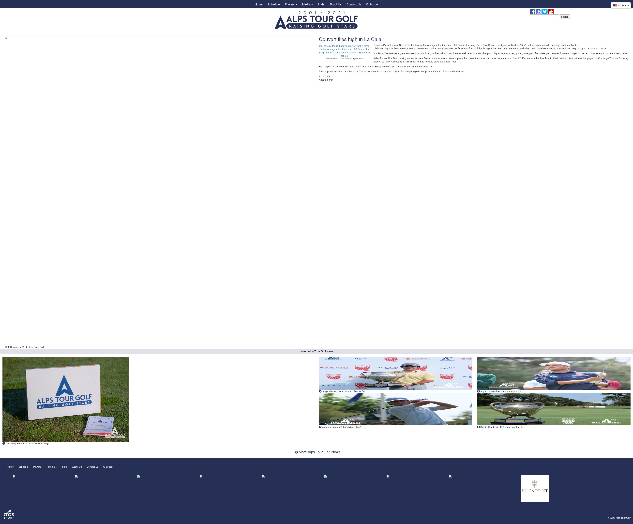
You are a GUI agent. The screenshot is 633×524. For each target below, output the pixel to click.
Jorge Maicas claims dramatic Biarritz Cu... (344, 391)
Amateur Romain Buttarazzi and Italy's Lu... (344, 427)
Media (306, 4)
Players (290, 4)
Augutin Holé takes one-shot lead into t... (501, 391)
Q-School (372, 4)
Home (259, 4)
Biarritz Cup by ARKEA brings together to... (502, 427)
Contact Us (354, 4)
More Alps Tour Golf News (319, 451)
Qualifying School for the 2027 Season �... (28, 443)
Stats (321, 4)
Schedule (274, 4)
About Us (335, 4)
